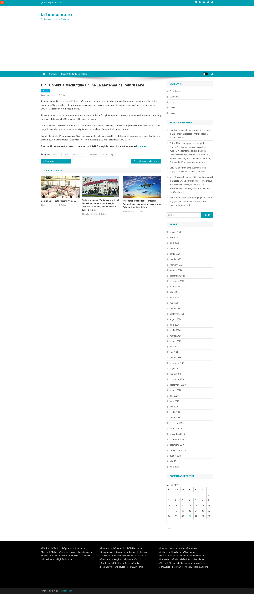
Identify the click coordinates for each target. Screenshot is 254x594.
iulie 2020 (174, 396)
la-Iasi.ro (173, 548)
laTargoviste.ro (198, 563)
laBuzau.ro (119, 556)
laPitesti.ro (117, 563)
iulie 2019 (174, 461)
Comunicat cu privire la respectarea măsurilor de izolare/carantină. (147, 161)
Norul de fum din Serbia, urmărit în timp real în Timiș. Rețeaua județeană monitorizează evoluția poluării (191, 134)
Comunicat (50, 161)
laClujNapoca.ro (134, 548)
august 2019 (175, 456)
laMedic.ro (56, 548)
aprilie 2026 (175, 254)
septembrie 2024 (178, 314)
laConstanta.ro (106, 552)
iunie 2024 (174, 325)
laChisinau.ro (77, 556)
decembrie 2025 (177, 276)
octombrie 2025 (177, 281)
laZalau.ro (203, 567)
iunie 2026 (174, 243)
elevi (66, 154)
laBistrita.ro (198, 556)
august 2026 (175, 232)
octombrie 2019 (177, 445)
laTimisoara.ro (56, 14)
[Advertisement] (127, 49)
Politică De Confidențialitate (74, 74)
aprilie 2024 (175, 330)
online (104, 154)
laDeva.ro (141, 556)
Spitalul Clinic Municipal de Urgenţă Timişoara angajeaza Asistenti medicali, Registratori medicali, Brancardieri (191, 202)
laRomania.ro (106, 548)
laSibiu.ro (162, 563)
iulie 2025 (174, 292)
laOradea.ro (105, 563)
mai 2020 (174, 407)
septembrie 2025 (178, 286)
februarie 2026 (177, 265)
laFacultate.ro (83, 552)
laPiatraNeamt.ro (49, 559)
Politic (172, 107)
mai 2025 (174, 303)
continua (56, 154)
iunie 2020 (174, 401)
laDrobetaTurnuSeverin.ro (131, 567)
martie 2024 (175, 336)
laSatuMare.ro (198, 559)
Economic (174, 97)
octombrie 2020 (177, 379)
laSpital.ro (67, 548)
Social (45, 91)
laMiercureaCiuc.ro (132, 559)
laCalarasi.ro (130, 556)
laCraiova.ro (120, 552)
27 (190, 516)
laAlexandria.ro (189, 552)
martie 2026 (175, 259)
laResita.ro (186, 559)
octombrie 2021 (177, 363)
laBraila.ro (176, 559)
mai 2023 (174, 352)
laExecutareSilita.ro (61, 556)
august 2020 (175, 390)
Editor (63, 95)
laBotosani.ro (164, 559)
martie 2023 (175, 357)
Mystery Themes (68, 591)
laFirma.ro (70, 552)
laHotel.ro (77, 548)
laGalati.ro (131, 552)
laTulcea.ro (193, 567)
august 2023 (175, 341)
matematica (78, 154)
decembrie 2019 (177, 434)
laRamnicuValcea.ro (109, 567)
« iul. (169, 528)
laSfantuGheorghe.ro (188, 548)
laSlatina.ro (172, 563)
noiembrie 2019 (177, 439)
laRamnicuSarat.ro (131, 563)
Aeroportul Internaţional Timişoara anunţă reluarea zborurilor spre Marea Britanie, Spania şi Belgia (142, 204)
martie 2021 (175, 374)
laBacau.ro (173, 556)
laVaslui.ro (163, 552)
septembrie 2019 (178, 450)
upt (112, 154)
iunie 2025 (174, 297)
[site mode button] (205, 74)
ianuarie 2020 (176, 428)
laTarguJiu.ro (165, 567)
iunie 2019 (174, 467)
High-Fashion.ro (64, 559)
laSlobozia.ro (184, 563)
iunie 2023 (174, 347)
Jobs (172, 102)
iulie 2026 (174, 237)
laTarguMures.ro (179, 567)
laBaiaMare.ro (185, 556)
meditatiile (92, 154)
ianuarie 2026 (176, 270)
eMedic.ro (45, 548)
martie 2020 (175, 417)
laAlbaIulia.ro (175, 552)
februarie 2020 (177, 423)
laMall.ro (53, 552)
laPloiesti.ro (142, 552)
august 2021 (175, 368)
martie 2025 (175, 308)
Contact (53, 74)
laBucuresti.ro (119, 548)
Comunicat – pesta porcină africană (58, 201)
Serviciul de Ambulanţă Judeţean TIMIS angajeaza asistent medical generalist (188, 170)
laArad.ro (162, 556)
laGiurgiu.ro (118, 559)
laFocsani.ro (105, 559)
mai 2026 (174, 248)
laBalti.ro (87, 556)
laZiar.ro (62, 552)
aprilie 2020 (175, 412)
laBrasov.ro (163, 548)
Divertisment (176, 91)
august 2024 (175, 319)
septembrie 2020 (178, 385)
